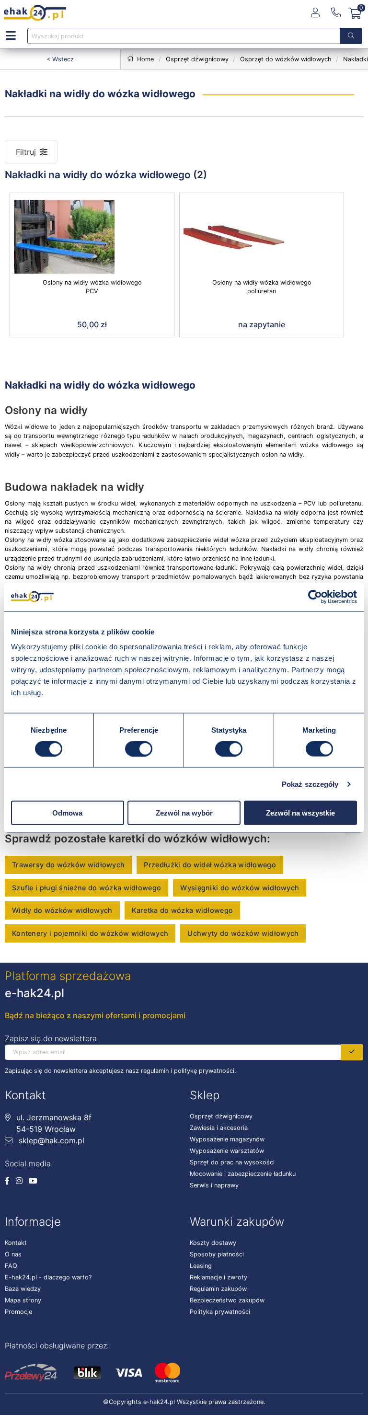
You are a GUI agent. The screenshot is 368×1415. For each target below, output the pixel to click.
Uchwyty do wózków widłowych (243, 933)
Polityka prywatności (220, 1311)
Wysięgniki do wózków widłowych (239, 888)
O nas (13, 1254)
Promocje (18, 1311)
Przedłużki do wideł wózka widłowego (210, 865)
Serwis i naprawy (214, 1185)
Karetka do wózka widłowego (182, 910)
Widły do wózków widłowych (62, 910)
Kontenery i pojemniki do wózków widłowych (90, 933)
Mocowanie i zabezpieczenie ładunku (243, 1173)
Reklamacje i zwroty (218, 1277)
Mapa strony (23, 1300)
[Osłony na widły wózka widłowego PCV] (92, 235)
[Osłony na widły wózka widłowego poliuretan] (262, 235)
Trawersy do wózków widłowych (68, 865)
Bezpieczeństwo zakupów (227, 1300)
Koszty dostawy (213, 1242)
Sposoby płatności (217, 1254)
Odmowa (67, 813)
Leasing (201, 1265)
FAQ (11, 1265)
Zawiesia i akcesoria (219, 1127)
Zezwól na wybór (184, 813)
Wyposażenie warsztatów (227, 1150)
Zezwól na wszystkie (300, 813)
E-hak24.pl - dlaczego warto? (48, 1277)
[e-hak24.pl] (35, 13)
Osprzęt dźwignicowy (221, 1116)
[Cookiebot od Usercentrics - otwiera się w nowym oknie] (315, 596)
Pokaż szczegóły (310, 784)
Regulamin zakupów (218, 1288)
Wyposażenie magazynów (227, 1139)
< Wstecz (60, 59)
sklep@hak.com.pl (50, 1140)
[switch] (138, 748)
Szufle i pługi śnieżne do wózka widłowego (86, 888)
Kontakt (16, 1242)
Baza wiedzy (23, 1288)
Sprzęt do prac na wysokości (232, 1162)
